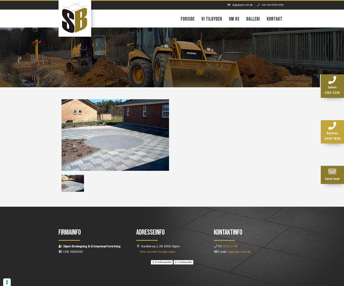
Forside (188, 19)
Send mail (332, 179)
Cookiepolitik (185, 262)
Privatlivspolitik (163, 262)
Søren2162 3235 (332, 90)
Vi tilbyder (211, 19)
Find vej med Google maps (158, 252)
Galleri (253, 19)
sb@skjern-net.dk (239, 252)
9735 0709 (230, 246)
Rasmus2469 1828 (332, 136)
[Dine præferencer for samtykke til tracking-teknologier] (7, 282)
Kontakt (274, 19)
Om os (234, 19)
